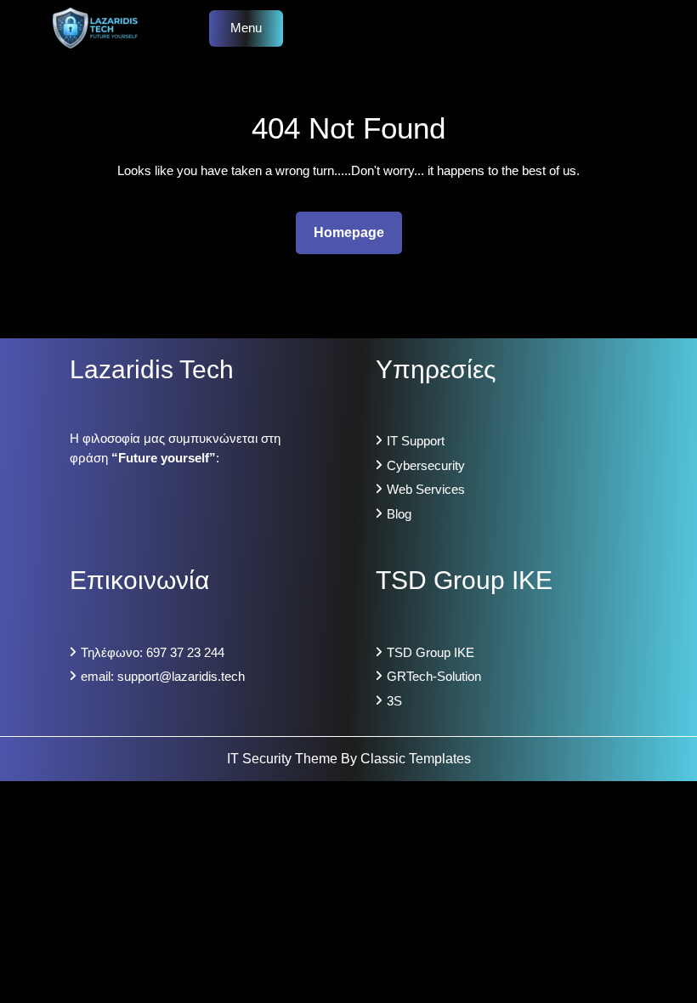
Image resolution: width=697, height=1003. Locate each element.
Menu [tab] (246, 27)
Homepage (356, 232)
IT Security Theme (284, 758)
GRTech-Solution (434, 676)
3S (394, 701)
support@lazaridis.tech (181, 676)
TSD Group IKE (430, 652)
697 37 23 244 (185, 652)
